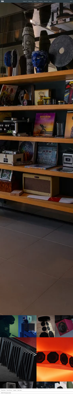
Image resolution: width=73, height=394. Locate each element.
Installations (41, 1)
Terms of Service (9, 390)
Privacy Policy (3, 390)
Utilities (35, 1)
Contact (50, 1)
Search (71, 1)
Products (24, 1)
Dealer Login (19, 390)
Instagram (14, 390)
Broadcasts (46, 1)
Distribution (30, 1)
